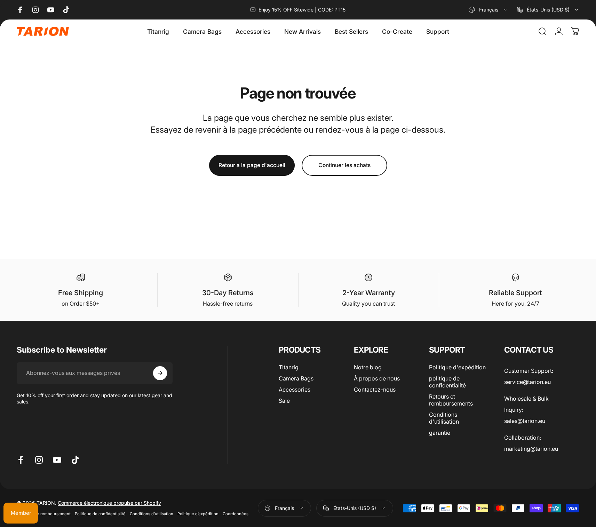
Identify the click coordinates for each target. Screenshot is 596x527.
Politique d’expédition (197, 513)
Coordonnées (235, 513)
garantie (439, 432)
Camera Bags (296, 378)
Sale (284, 400)
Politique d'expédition (457, 367)
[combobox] (488, 9)
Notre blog (368, 367)
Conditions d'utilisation (444, 418)
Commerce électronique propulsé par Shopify (109, 503)
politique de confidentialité (447, 382)
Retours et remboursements (451, 400)
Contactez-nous (375, 389)
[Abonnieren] (160, 373)
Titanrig (289, 367)
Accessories (294, 389)
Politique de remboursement (44, 513)
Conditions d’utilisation (151, 513)
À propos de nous (377, 378)
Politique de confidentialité (100, 513)
